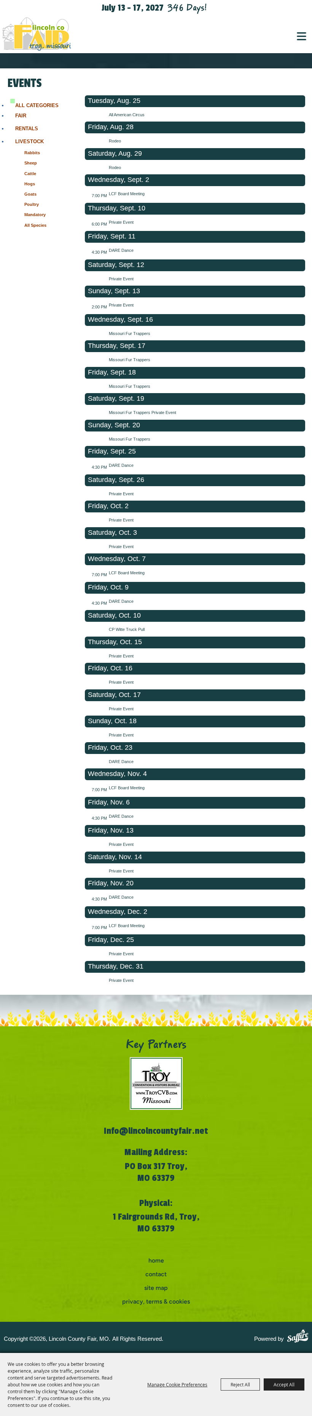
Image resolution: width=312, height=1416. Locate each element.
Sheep (30, 163)
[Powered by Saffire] (297, 1337)
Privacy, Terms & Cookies (156, 1301)
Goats (30, 194)
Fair (20, 116)
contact (156, 1274)
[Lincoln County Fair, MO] (42, 34)
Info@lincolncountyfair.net (156, 1130)
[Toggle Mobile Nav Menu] (301, 36)
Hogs (29, 184)
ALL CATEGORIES (37, 105)
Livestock (29, 141)
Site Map (156, 1287)
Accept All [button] (284, 1384)
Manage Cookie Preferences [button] (177, 1384)
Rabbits (32, 152)
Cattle (30, 173)
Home (156, 1260)
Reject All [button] (240, 1384)
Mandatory (35, 214)
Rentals (26, 128)
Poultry (31, 204)
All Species (35, 225)
